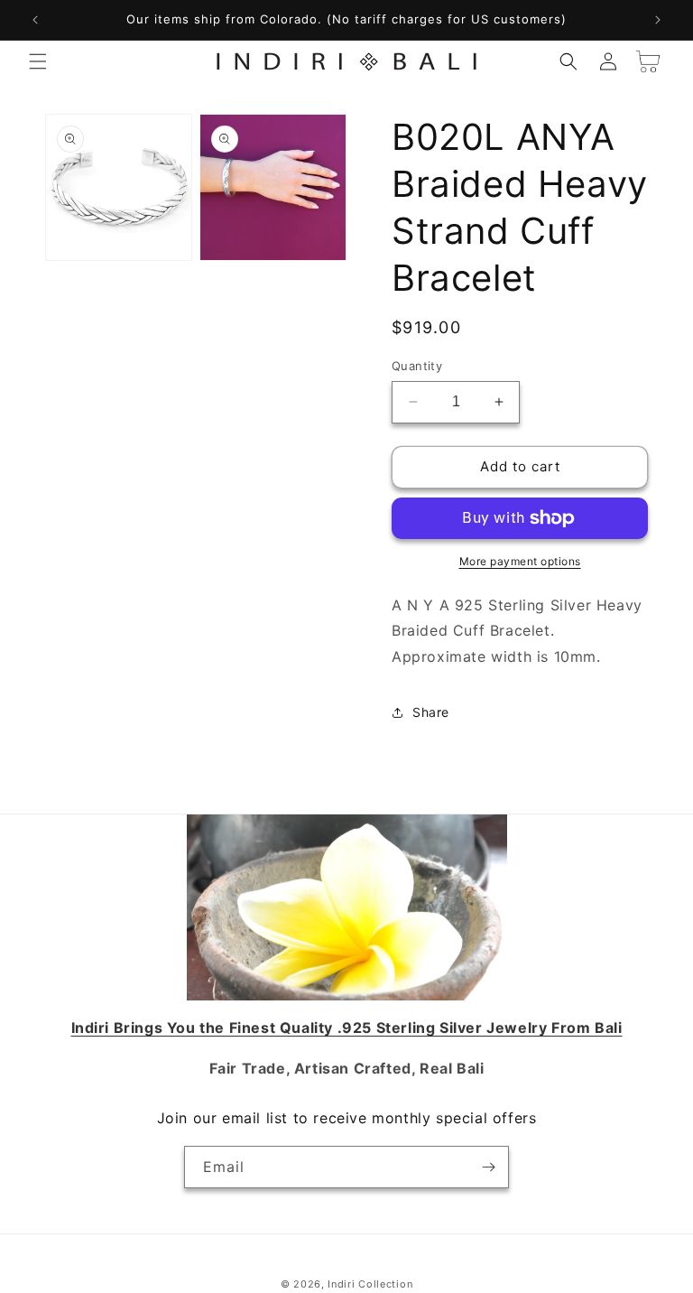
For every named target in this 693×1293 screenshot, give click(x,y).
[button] (38, 61)
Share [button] (430, 712)
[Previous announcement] (35, 20)
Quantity (417, 365)
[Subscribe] (488, 1167)
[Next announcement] (658, 20)
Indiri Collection (370, 1284)
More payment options (520, 561)
